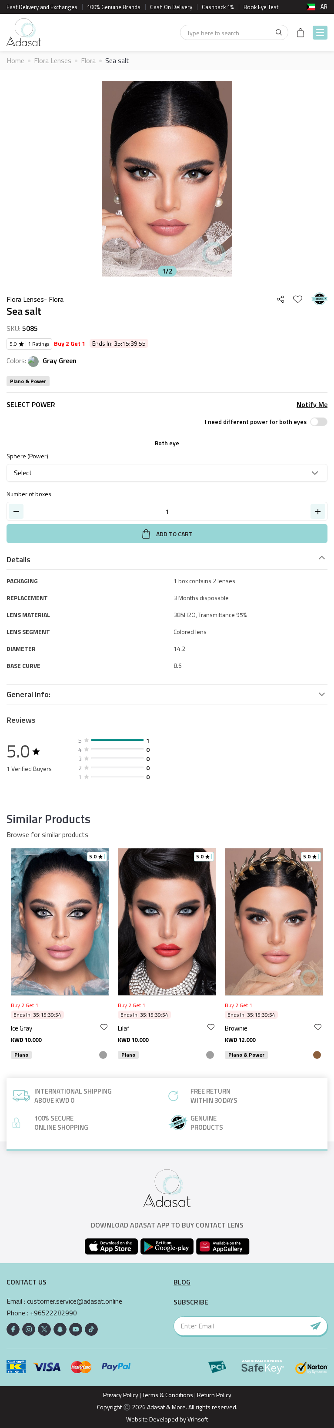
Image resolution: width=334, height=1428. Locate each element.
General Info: (28, 694)
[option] (167, 179)
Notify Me (312, 405)
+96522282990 (53, 1313)
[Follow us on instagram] (28, 1329)
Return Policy (214, 1394)
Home (15, 60)
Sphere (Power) (27, 455)
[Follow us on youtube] (75, 1329)
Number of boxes (29, 493)
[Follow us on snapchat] (60, 1329)
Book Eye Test (261, 7)
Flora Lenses (52, 60)
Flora (88, 60)
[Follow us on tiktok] (91, 1329)
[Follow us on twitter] (44, 1329)
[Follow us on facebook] (13, 1329)
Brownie (168, 1028)
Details (18, 559)
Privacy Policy (120, 1394)
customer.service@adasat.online (74, 1301)
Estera (274, 1028)
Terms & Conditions (167, 1394)
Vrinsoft (197, 1419)
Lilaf (56, 1028)
